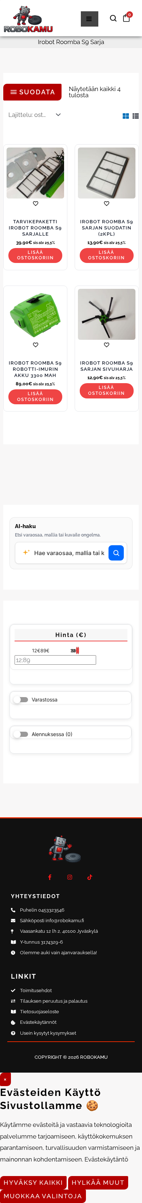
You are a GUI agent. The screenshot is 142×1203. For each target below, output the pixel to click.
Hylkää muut (98, 1182)
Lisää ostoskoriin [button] (35, 255)
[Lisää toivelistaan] (35, 203)
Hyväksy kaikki (33, 1182)
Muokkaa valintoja (43, 1196)
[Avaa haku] (113, 18)
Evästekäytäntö (106, 1159)
